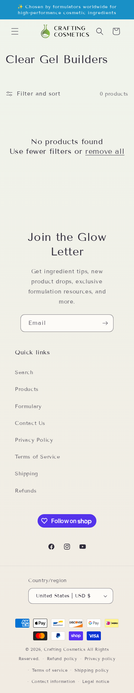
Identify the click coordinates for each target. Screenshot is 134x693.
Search (24, 372)
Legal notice (95, 681)
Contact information (53, 681)
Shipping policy (91, 670)
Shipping (26, 473)
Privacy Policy (34, 440)
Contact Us (30, 423)
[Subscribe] (105, 323)
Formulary (28, 406)
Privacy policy (100, 658)
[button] (15, 31)
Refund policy (62, 658)
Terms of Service (37, 457)
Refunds (25, 491)
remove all (104, 151)
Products (27, 389)
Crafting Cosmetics (65, 649)
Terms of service (49, 670)
